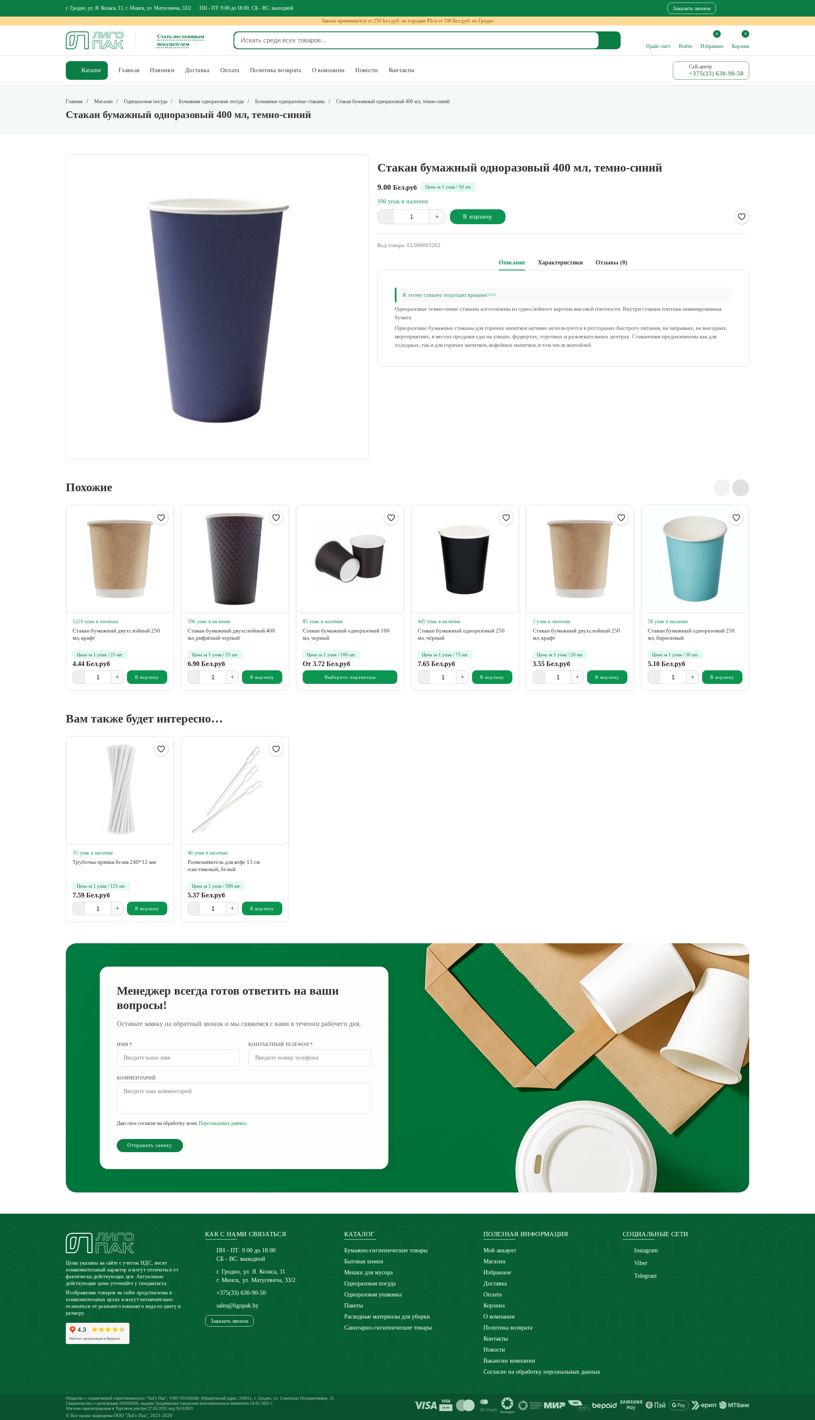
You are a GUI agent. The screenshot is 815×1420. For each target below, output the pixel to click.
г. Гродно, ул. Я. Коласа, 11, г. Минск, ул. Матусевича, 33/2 (128, 8)
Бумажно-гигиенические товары (385, 1250)
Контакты (495, 1339)
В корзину (477, 217)
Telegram (645, 1276)
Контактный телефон (280, 1044)
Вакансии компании (509, 1361)
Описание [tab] (512, 262)
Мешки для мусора (368, 1272)
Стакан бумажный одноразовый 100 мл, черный (346, 634)
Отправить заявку (149, 1145)
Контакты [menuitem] (401, 70)
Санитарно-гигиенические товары (388, 1327)
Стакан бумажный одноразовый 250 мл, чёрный (461, 634)
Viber (640, 1263)
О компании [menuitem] (328, 70)
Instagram (646, 1250)
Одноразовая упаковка (373, 1294)
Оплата (492, 1294)
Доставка (495, 1283)
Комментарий (136, 1077)
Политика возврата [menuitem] (275, 70)
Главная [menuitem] (128, 70)
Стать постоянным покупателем (180, 40)
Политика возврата (507, 1327)
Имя (124, 1044)
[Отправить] (610, 40)
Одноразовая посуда (370, 1283)
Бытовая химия (363, 1261)
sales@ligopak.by (237, 1305)
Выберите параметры (350, 677)
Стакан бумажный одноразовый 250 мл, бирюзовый (691, 634)
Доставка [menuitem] (197, 70)
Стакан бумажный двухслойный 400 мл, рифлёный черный (231, 634)
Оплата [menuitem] (229, 70)
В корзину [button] (147, 677)
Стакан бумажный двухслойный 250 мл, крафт (116, 634)
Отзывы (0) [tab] (611, 262)
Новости (494, 1350)
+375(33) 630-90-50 (241, 1293)
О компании (499, 1316)
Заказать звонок (692, 8)
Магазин (494, 1261)
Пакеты (353, 1305)
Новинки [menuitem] (162, 70)
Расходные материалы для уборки (387, 1316)
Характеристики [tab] (560, 262)
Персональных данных (223, 1123)
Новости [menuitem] (366, 70)
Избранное (497, 1272)
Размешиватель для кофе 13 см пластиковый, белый (224, 865)
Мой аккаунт (499, 1250)
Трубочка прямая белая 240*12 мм (114, 862)
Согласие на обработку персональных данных (541, 1372)
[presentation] (721, 487)
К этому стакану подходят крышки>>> (449, 295)
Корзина (494, 1305)
